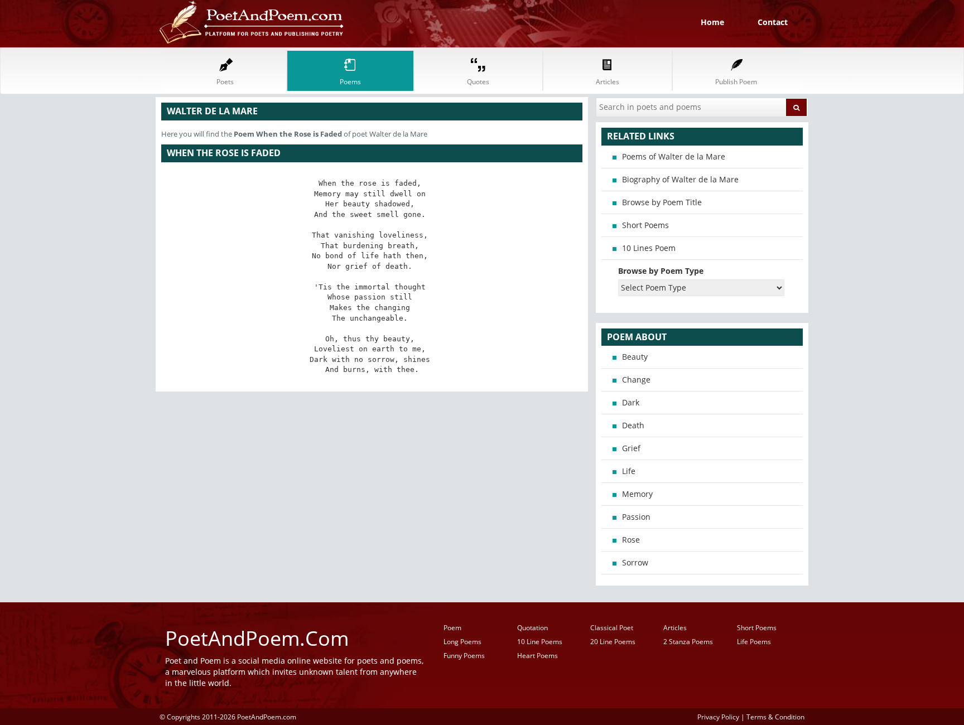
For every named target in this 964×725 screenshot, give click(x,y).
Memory (637, 494)
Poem (452, 627)
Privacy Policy (718, 716)
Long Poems (462, 641)
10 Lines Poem (649, 248)
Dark (630, 402)
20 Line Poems (612, 641)
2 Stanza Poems (688, 641)
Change (636, 379)
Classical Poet (611, 627)
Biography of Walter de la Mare (680, 179)
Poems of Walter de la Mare (673, 156)
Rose (631, 539)
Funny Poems (464, 655)
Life (628, 471)
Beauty (635, 356)
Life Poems (754, 641)
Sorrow (635, 562)
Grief (631, 448)
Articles (675, 627)
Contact (773, 22)
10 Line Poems (539, 641)
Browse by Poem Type (660, 270)
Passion (636, 516)
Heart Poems (537, 655)
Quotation (532, 627)
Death (633, 425)
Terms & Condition (775, 716)
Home (712, 22)
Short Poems (645, 225)
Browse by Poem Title (662, 202)
